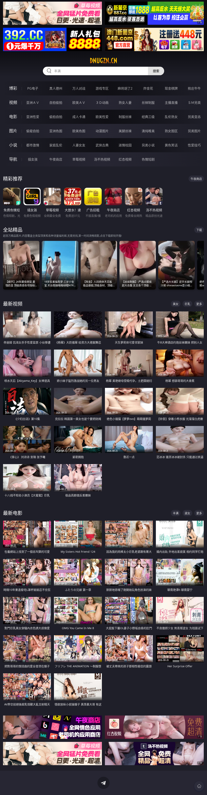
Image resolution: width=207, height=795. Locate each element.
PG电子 (32, 88)
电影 (13, 116)
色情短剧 (148, 159)
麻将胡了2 (125, 88)
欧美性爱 (102, 117)
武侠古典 (102, 145)
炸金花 (148, 88)
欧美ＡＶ (78, 102)
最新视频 (12, 303)
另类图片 (194, 131)
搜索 (156, 71)
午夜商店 (55, 159)
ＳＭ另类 (194, 102)
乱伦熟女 (171, 117)
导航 (13, 159)
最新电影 (12, 513)
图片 (13, 131)
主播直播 (171, 102)
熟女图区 (171, 131)
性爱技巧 (194, 145)
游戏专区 (102, 88)
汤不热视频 (102, 159)
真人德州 (55, 88)
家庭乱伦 (55, 145)
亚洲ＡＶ (32, 102)
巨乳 (187, 304)
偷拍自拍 (55, 117)
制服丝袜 (125, 117)
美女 (175, 304)
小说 (13, 145)
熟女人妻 (125, 102)
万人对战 (78, 88)
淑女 (187, 513)
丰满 (175, 513)
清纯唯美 (148, 131)
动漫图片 (102, 131)
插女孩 (33, 159)
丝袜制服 (148, 102)
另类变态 (194, 117)
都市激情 (32, 145)
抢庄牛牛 (194, 88)
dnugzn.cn (103, 61)
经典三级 (148, 117)
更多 (199, 304)
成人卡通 (78, 117)
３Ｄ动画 (102, 102)
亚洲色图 (55, 131)
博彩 (13, 88)
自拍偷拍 (55, 102)
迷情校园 (125, 145)
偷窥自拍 (32, 131)
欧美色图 (78, 131)
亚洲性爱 (32, 117)
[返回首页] (199, 786)
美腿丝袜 (125, 131)
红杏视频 (125, 159)
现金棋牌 (171, 88)
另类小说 (148, 145)
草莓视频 (78, 159)
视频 (13, 102)
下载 (199, 230)
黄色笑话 (171, 145)
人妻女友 (78, 145)
